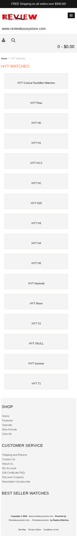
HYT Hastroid (36, 283)
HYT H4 (36, 243)
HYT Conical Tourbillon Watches (36, 82)
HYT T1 (36, 383)
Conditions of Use (51, 529)
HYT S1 (36, 323)
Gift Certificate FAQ (13, 472)
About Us (7, 463)
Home (4, 58)
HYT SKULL (36, 343)
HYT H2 (36, 183)
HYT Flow (36, 102)
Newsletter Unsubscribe (16, 481)
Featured (7, 420)
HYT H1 (36, 142)
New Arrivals (9, 429)
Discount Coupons (13, 477)
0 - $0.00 (65, 46)
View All (6, 433)
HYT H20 (36, 203)
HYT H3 (36, 223)
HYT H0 (36, 122)
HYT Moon (36, 303)
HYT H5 (36, 263)
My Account (9, 468)
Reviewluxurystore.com (19, 520)
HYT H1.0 (36, 162)
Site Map (22, 529)
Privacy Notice (34, 529)
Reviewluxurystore (40, 520)
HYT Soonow (36, 363)
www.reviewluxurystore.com (41, 516)
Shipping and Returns (14, 454)
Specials (7, 424)
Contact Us (8, 459)
